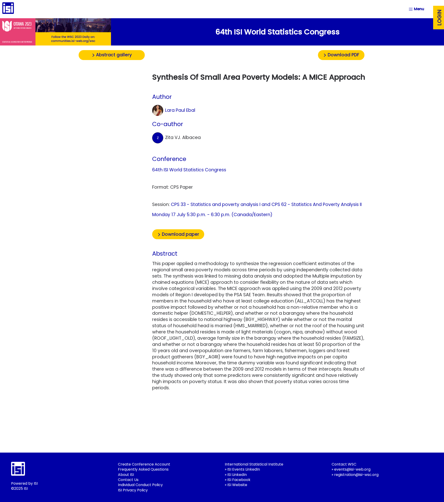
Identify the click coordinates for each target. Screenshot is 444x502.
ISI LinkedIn (237, 474)
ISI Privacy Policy (133, 490)
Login (439, 17)
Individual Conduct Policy (140, 484)
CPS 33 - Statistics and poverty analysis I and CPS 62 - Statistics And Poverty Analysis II (266, 204)
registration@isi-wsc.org (356, 474)
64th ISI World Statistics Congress (189, 170)
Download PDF (343, 55)
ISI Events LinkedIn (243, 469)
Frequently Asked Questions (143, 469)
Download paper (180, 234)
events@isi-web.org (352, 469)
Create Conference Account (144, 464)
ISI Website (237, 484)
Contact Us (128, 479)
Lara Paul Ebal (180, 110)
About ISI (126, 474)
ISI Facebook (238, 479)
